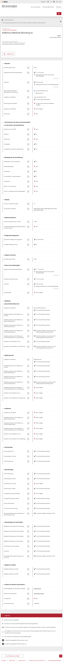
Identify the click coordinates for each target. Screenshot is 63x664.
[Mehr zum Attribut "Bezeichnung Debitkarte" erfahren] (28, 91)
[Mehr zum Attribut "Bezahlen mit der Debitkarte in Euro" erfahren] (28, 342)
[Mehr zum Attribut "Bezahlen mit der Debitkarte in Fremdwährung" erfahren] (28, 347)
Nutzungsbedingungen (54, 660)
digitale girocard (39, 93)
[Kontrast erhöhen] (48, 1)
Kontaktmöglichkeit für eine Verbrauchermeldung (13, 44)
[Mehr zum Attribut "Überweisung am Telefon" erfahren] (28, 489)
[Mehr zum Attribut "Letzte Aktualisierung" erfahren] (28, 604)
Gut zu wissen (35, 7)
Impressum (12, 660)
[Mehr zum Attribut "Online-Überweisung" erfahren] (28, 474)
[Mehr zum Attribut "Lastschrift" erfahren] (28, 551)
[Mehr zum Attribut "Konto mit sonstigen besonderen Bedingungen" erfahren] (28, 192)
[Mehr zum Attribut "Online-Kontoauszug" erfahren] (28, 461)
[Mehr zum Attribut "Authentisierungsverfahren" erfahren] (28, 149)
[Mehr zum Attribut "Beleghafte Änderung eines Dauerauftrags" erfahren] (28, 536)
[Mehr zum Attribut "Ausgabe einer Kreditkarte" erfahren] (28, 109)
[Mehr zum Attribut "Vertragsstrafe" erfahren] (28, 599)
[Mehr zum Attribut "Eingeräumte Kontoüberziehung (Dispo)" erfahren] (28, 73)
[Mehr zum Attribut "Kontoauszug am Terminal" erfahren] (28, 456)
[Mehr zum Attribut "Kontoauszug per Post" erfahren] (28, 452)
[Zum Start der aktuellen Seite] (60, 656)
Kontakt (4, 660)
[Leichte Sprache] (57, 1)
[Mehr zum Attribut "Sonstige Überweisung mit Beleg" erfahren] (28, 499)
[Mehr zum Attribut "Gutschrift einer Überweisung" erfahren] (28, 509)
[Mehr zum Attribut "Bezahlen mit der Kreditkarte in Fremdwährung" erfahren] (28, 439)
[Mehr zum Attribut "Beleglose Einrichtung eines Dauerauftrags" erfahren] (28, 531)
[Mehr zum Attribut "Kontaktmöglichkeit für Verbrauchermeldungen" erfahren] (28, 589)
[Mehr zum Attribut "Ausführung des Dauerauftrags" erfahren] (28, 546)
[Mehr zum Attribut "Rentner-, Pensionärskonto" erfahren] (28, 187)
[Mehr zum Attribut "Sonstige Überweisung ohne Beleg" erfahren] (28, 494)
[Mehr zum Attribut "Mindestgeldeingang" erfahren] (28, 167)
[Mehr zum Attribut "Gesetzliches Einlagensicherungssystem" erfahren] (28, 240)
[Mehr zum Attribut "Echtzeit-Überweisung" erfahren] (28, 504)
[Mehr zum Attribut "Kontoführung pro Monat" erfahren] (28, 68)
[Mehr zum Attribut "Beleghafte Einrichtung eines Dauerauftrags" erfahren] (28, 527)
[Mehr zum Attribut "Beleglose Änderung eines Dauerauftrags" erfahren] (28, 541)
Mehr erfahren (56, 78)
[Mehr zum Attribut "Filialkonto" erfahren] (28, 134)
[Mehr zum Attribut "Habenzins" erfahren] (28, 82)
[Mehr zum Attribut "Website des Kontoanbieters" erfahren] (28, 594)
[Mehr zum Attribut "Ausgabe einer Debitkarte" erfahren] (28, 97)
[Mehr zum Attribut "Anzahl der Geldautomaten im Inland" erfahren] (28, 222)
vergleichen (9, 54)
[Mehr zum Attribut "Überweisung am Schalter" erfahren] (28, 479)
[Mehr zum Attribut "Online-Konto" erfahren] (28, 114)
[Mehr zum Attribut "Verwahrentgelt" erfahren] (28, 293)
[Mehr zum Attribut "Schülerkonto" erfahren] (28, 172)
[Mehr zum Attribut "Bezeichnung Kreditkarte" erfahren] (28, 104)
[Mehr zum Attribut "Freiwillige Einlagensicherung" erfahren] (28, 245)
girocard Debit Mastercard (42, 90)
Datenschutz (22, 660)
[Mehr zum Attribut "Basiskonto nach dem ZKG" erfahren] (28, 129)
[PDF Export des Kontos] (60, 21)
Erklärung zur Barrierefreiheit (37, 660)
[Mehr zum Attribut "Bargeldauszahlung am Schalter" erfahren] (28, 574)
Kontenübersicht (48, 7)
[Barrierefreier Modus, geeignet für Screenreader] (54, 1)
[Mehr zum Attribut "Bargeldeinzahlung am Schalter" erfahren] (28, 569)
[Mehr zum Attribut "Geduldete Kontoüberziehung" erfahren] (28, 279)
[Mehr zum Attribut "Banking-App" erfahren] (28, 144)
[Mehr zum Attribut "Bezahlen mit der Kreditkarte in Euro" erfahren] (28, 434)
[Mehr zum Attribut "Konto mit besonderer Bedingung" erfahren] (28, 162)
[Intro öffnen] (59, 1)
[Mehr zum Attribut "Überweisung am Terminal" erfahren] (28, 484)
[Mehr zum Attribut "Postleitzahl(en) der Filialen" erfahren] (28, 209)
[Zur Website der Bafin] (5, 2)
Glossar (58, 7)
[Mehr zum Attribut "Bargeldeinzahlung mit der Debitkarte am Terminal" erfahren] (28, 314)
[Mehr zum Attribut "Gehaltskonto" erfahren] (28, 182)
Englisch (43, 2)
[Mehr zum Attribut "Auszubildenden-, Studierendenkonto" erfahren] (28, 177)
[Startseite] (2, 20)
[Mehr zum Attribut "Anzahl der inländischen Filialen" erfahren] (28, 204)
